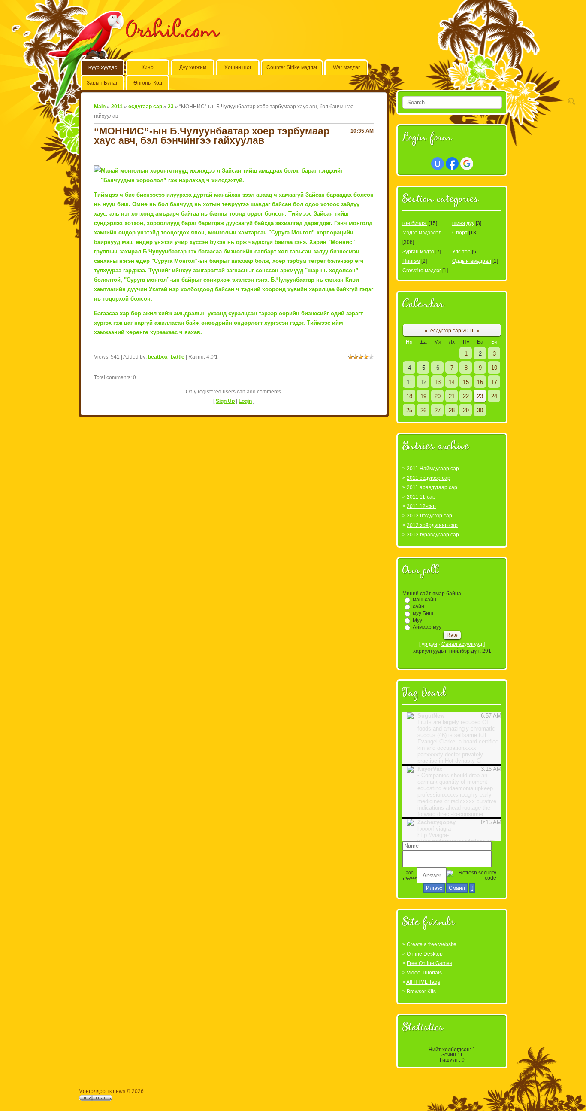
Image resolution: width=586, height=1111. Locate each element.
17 (494, 382)
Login (245, 401)
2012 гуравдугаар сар (433, 535)
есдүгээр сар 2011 (452, 331)
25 (409, 410)
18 (409, 396)
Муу (417, 620)
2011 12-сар (421, 506)
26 (423, 410)
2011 (117, 106)
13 (438, 382)
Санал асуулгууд (461, 644)
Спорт (460, 233)
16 (480, 382)
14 (452, 382)
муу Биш (423, 613)
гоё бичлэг (414, 223)
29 (466, 410)
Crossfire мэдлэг (421, 271)
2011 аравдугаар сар (432, 487)
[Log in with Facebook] (452, 163)
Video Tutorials (424, 973)
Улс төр (461, 252)
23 (171, 106)
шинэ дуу (463, 223)
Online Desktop (425, 954)
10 (494, 368)
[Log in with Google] (466, 163)
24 (494, 396)
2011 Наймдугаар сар (433, 469)
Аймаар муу (427, 627)
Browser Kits (421, 992)
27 (438, 410)
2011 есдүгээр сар (428, 478)
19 (423, 396)
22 (466, 396)
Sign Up (225, 401)
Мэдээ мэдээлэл (421, 233)
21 (452, 396)
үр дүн (429, 644)
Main (100, 106)
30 (480, 410)
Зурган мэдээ (418, 252)
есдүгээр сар (145, 106)
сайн (418, 606)
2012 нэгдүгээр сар (429, 516)
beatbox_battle (166, 357)
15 (466, 382)
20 (438, 396)
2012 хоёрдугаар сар (432, 525)
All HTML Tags (423, 982)
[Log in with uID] (437, 163)
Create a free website (431, 944)
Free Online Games (429, 963)
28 (452, 410)
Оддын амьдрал (471, 261)
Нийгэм (411, 261)
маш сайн (424, 600)
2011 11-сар (421, 497)
